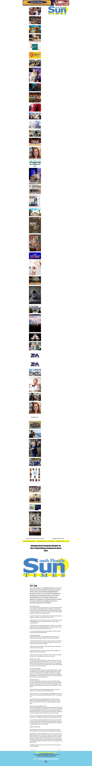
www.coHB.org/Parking (34, 746)
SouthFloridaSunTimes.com (39, 755)
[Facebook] (46, 762)
